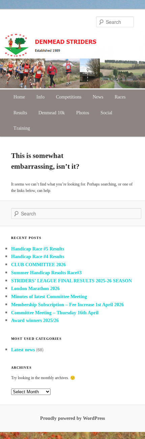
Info (40, 96)
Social (106, 112)
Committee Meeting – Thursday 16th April (55, 312)
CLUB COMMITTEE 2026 (38, 264)
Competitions (68, 96)
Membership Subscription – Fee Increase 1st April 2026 (67, 304)
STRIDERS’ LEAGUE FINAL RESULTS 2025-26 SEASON (71, 280)
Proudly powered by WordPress (72, 418)
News (98, 96)
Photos (82, 112)
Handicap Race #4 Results (37, 256)
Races (120, 96)
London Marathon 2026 (35, 288)
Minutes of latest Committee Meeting (49, 296)
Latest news (23, 349)
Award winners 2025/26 (35, 320)
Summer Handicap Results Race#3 (46, 272)
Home (19, 96)
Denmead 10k (51, 112)
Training (21, 128)
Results (20, 112)
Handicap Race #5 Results (37, 248)
